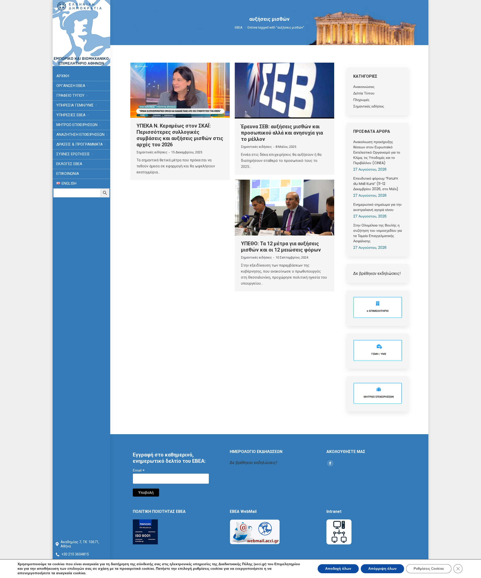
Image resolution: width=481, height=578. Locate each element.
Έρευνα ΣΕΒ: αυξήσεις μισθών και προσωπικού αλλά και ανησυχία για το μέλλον (282, 133)
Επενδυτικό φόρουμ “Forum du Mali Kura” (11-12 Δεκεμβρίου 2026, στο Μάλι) (375, 183)
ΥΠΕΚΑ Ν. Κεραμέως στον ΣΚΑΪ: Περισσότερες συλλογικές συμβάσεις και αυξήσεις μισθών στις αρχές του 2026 (180, 135)
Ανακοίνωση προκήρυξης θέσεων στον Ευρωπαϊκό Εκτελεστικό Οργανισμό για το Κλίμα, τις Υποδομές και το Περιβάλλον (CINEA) (376, 152)
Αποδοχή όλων (338, 568)
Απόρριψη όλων (382, 568)
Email (139, 470)
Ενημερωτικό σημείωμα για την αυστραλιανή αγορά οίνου (377, 207)
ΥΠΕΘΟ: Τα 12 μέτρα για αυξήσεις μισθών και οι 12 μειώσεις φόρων (281, 247)
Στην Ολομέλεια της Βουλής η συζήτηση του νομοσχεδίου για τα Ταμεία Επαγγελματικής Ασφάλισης (377, 233)
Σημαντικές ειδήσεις (152, 152)
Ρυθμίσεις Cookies (429, 568)
